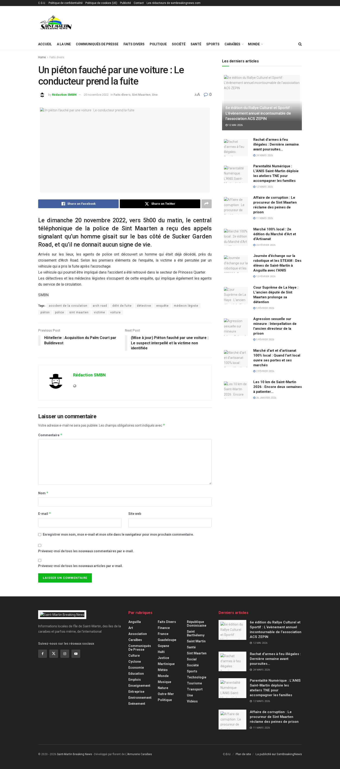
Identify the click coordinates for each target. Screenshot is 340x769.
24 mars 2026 (264, 155)
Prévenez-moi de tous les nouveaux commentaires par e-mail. (86, 551)
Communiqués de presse (97, 44)
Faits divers (134, 44)
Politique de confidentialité (66, 3)
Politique (158, 44)
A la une (64, 44)
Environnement (139, 697)
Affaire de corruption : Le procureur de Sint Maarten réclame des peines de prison (274, 717)
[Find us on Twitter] (53, 654)
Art (130, 628)
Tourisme (194, 683)
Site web (134, 514)
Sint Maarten (141, 94)
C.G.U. (42, 3)
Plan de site (243, 754)
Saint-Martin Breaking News (74, 754)
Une (155, 94)
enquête (162, 305)
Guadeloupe (167, 640)
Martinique (166, 664)
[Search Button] (300, 44)
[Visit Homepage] (56, 22)
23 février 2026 (265, 245)
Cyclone (134, 661)
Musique (164, 682)
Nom (43, 493)
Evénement (136, 703)
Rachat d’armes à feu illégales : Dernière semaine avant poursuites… (276, 144)
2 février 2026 (264, 371)
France (163, 634)
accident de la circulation (68, 305)
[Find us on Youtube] (75, 654)
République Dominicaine (196, 623)
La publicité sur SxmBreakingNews (279, 754)
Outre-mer (166, 694)
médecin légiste (186, 305)
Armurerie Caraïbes (139, 754)
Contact (139, 3)
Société (178, 44)
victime (99, 312)
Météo (163, 670)
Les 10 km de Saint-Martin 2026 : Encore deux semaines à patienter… (277, 387)
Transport (195, 689)
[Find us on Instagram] (64, 654)
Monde (254, 44)
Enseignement (139, 685)
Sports (212, 44)
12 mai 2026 (235, 125)
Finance (164, 628)
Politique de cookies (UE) (101, 3)
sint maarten (79, 312)
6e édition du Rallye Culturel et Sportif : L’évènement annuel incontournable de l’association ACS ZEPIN (258, 113)
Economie (136, 667)
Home (42, 57)
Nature (163, 688)
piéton (45, 312)
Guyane (163, 646)
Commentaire (50, 435)
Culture (134, 655)
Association (137, 634)
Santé (196, 44)
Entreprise (136, 691)
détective (144, 305)
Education (136, 673)
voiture (115, 312)
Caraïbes (232, 44)
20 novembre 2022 (96, 94)
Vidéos (192, 701)
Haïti (161, 652)
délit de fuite (122, 305)
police (59, 312)
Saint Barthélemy (195, 633)
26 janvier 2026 (265, 397)
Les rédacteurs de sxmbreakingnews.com (174, 3)
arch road (100, 305)
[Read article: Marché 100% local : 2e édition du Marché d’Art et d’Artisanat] (236, 237)
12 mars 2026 (264, 186)
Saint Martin (196, 641)
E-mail (44, 513)
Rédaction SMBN (64, 94)
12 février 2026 (265, 276)
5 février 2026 (264, 308)
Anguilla (134, 622)
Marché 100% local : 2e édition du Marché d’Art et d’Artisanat (274, 234)
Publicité (125, 3)
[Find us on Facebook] (42, 654)
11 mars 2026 (264, 218)
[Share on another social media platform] (206, 203)
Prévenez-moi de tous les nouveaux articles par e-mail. (80, 566)
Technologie (196, 677)
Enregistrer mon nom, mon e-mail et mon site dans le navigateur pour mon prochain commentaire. (118, 534)
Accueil (45, 44)
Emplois (134, 679)
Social (192, 659)
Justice (163, 658)
